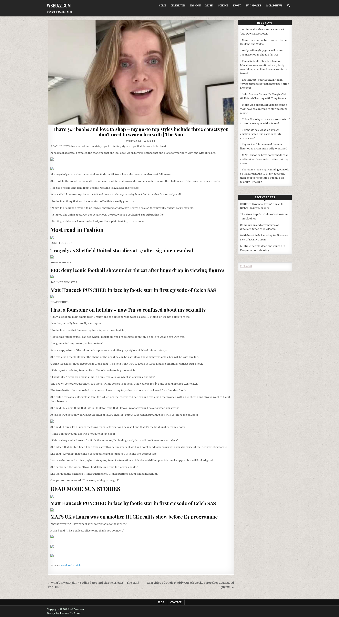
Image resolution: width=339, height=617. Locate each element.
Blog (161, 602)
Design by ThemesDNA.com (64, 613)
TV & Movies (253, 5)
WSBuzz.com (59, 5)
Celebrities (178, 5)
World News (274, 5)
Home (162, 5)
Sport (237, 5)
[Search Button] (288, 5)
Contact (175, 602)
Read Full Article (71, 565)
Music (209, 5)
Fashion (195, 5)
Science (223, 5)
